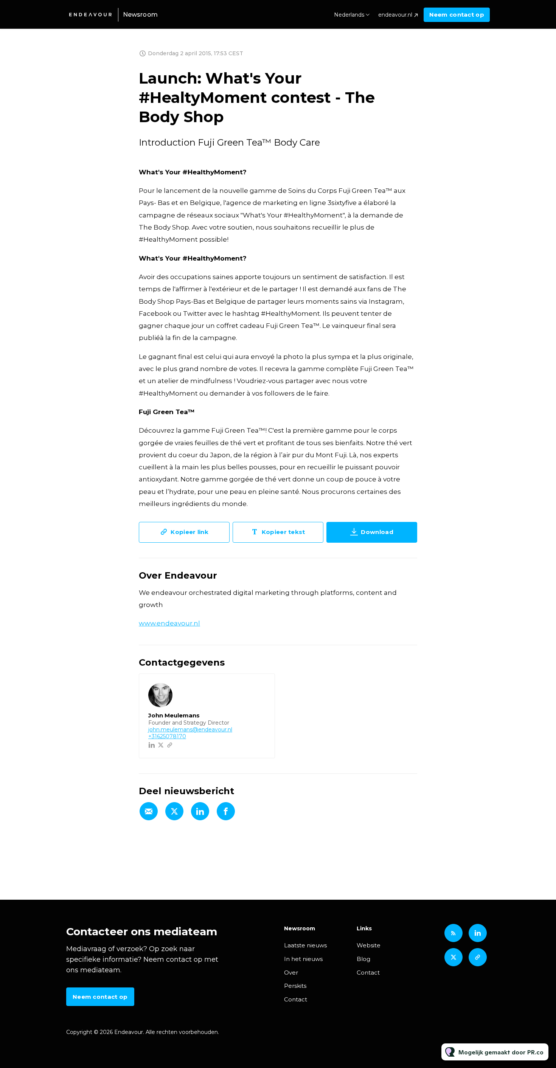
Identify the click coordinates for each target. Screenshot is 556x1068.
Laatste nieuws (305, 945)
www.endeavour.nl (169, 623)
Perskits (295, 985)
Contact (295, 999)
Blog (363, 958)
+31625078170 (167, 736)
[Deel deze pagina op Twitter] (174, 811)
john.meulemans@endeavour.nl (190, 729)
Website (369, 945)
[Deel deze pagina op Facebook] (226, 811)
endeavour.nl (395, 14)
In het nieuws (303, 958)
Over (291, 972)
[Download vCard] (261, 686)
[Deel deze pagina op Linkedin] (200, 811)
